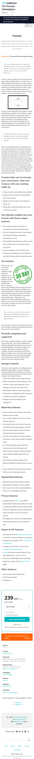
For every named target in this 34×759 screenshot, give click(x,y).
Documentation (22, 56)
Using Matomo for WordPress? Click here (17, 627)
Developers (17, 749)
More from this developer (10, 692)
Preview (13, 56)
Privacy (12, 746)
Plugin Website (7, 686)
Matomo (5, 680)
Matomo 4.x (6, 669)
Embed (5, 552)
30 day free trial (20, 719)
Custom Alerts (25, 561)
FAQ (6, 746)
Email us (27, 638)
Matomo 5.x (14, 669)
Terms (20, 746)
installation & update (20, 717)
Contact (27, 746)
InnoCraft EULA (7, 653)
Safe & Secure (17, 722)
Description (5, 56)
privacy (18, 501)
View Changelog (7, 674)
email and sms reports (24, 534)
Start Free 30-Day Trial (17, 619)
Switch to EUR (17, 624)
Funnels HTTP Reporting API (12, 549)
